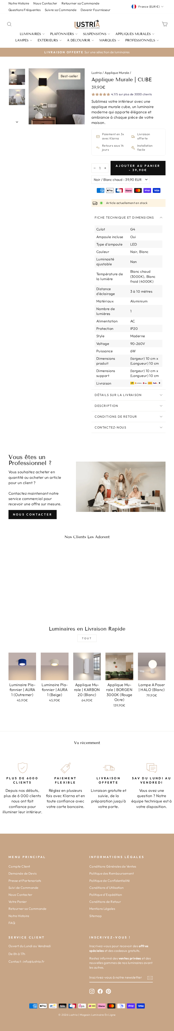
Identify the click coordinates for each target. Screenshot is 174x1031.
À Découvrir (78, 40)
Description (106, 406)
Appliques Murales (133, 34)
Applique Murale (117, 73)
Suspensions (94, 34)
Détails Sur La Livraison (118, 395)
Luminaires (30, 34)
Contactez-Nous (110, 427)
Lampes (21, 40)
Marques (107, 40)
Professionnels (140, 40)
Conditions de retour (116, 417)
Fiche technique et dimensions (124, 217)
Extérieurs (48, 40)
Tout (87, 638)
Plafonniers (62, 34)
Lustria (96, 73)
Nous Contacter (32, 514)
